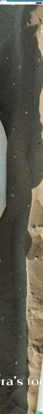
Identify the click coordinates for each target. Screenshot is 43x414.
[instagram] (34, 3)
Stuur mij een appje (38, 412)
